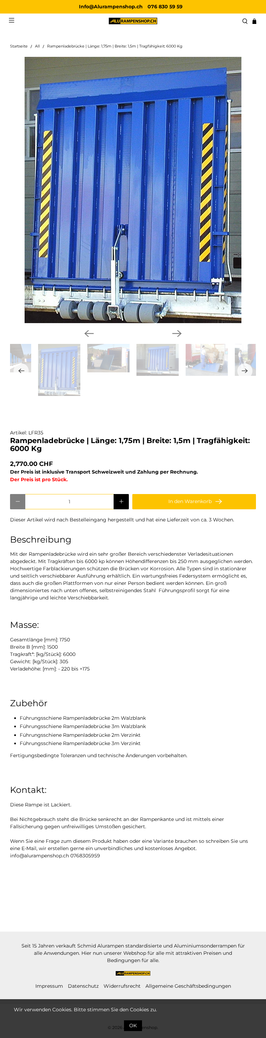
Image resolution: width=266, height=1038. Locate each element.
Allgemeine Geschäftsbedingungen (188, 986)
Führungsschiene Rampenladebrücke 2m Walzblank (83, 718)
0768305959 (85, 856)
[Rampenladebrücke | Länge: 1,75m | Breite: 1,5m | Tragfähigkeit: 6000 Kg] (133, 190)
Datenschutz (83, 986)
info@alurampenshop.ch (39, 856)
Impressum (49, 986)
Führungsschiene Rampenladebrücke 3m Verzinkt (80, 743)
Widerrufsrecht (122, 986)
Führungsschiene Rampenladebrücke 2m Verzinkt (80, 735)
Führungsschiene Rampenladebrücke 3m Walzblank (83, 726)
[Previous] (89, 333)
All (37, 47)
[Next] (177, 333)
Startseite (19, 47)
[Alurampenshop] (133, 21)
